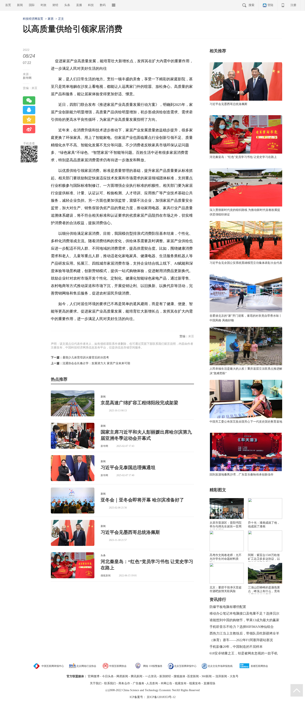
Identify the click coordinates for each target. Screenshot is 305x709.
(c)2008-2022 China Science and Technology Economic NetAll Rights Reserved (153, 690)
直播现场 (209, 683)
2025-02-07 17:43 (125, 446)
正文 (61, 18)
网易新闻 (122, 676)
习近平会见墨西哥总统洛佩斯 (130, 532)
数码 (103, 5)
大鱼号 (233, 676)
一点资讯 (151, 676)
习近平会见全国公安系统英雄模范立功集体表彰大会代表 (246, 262)
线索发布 (180, 683)
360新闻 (206, 676)
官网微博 (93, 676)
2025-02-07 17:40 (125, 475)
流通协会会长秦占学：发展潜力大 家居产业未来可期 (96, 363)
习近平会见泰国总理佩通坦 (128, 467)
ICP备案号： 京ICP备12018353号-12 (153, 697)
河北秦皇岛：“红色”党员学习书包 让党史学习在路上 (243, 157)
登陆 (270, 5)
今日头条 (108, 676)
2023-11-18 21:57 (118, 540)
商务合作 (124, 683)
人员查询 (152, 683)
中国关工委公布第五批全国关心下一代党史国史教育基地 (246, 421)
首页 (8, 5)
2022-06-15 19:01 (128, 575)
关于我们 (95, 683)
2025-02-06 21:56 (118, 507)
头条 (67, 5)
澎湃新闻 (221, 676)
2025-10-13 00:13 (118, 410)
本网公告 (166, 683)
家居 (51, 18)
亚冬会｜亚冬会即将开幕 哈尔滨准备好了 (142, 499)
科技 (91, 5)
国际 (32, 5)
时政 (43, 5)
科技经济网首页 (33, 18)
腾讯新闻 (136, 676)
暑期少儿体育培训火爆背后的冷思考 (85, 357)
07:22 (27, 63)
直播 (79, 5)
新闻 (20, 5)
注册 (293, 5)
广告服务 (138, 683)
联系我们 (110, 683)
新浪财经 (165, 676)
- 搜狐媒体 (179, 676)
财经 (55, 5)
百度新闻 (193, 676)
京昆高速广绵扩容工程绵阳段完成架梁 (139, 402)
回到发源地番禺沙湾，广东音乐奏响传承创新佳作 (241, 474)
